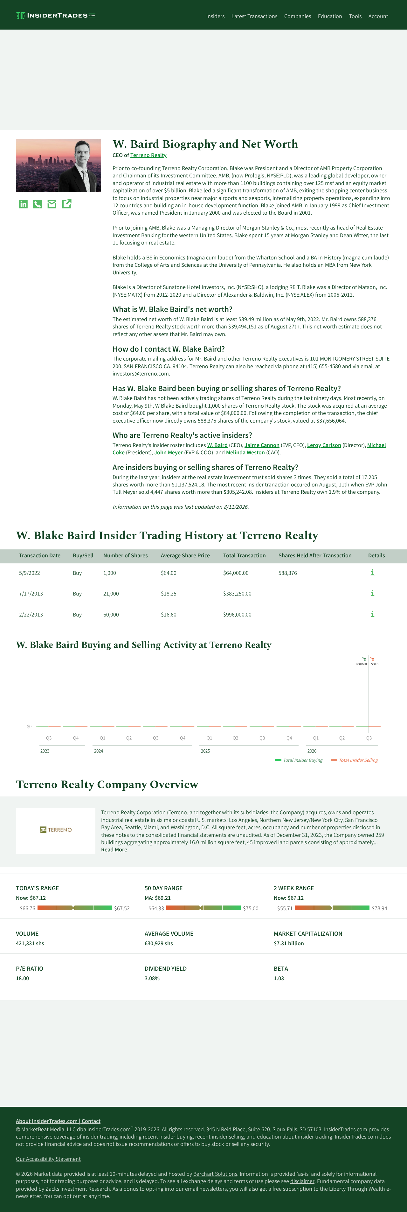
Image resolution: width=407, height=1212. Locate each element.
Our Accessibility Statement (48, 1159)
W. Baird (217, 446)
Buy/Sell (83, 556)
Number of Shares (125, 556)
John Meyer (168, 453)
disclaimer (302, 1182)
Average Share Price (185, 556)
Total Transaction (244, 556)
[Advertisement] (203, 79)
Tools (355, 17)
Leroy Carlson (324, 446)
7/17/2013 (31, 594)
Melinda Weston (245, 453)
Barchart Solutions (215, 1174)
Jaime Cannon (262, 446)
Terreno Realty (148, 156)
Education (330, 17)
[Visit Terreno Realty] (66, 205)
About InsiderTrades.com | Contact (58, 1122)
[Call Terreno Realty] (37, 205)
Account (378, 17)
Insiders (215, 17)
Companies (297, 17)
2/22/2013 (31, 615)
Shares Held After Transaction (315, 556)
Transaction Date (39, 556)
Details (376, 556)
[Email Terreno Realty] (51, 205)
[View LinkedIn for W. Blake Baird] (23, 205)
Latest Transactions (254, 17)
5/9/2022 (29, 573)
